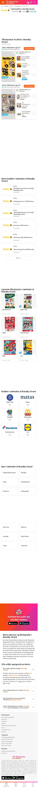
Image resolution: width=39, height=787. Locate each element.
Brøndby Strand (13, 675)
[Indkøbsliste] (31, 2)
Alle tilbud (4, 721)
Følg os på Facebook (7, 739)
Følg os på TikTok (6, 745)
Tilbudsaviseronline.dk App (8, 725)
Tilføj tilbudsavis (5, 729)
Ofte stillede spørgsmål (7, 717)
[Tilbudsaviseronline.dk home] (12, 2)
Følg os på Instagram (7, 741)
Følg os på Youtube (6, 743)
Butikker (6, 6)
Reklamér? (4, 719)
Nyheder (3, 731)
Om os (3, 727)
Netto (11, 6)
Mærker (3, 723)
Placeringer (17, 6)
